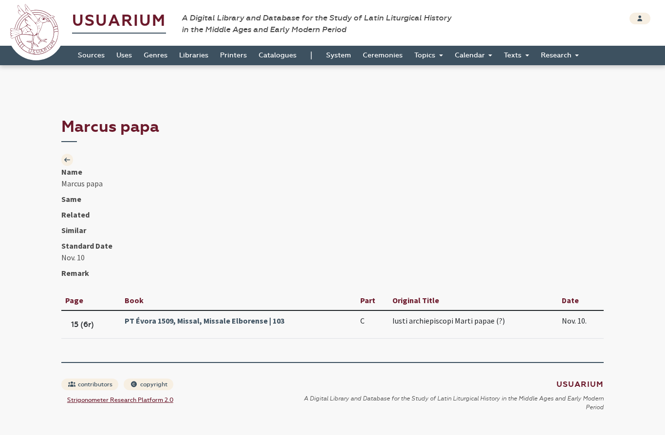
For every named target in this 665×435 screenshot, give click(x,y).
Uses (124, 55)
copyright (153, 384)
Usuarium (119, 20)
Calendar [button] (471, 55)
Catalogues (277, 55)
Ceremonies (383, 55)
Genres (155, 55)
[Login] (639, 18)
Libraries (193, 55)
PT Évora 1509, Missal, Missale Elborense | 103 (204, 321)
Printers (233, 55)
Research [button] (557, 55)
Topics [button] (425, 55)
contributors (94, 384)
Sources (91, 55)
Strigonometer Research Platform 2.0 (120, 400)
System (338, 55)
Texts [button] (513, 55)
